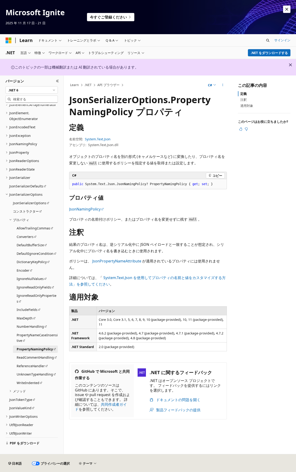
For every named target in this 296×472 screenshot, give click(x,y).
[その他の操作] (223, 85)
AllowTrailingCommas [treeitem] (33, 228)
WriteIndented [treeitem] (28, 383)
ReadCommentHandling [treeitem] (35, 357)
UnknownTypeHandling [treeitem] (35, 374)
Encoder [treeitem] (23, 270)
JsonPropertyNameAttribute (116, 261)
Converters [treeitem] (25, 236)
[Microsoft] (9, 40)
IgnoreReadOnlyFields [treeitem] (34, 287)
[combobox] (32, 90)
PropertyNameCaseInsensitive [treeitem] (37, 338)
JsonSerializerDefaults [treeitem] (26, 186)
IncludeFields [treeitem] (27, 309)
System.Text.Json (98, 139)
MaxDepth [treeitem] (25, 318)
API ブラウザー (108, 85)
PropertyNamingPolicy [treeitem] (35, 349)
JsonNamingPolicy (85, 209)
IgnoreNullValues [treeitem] (30, 279)
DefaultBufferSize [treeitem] (30, 245)
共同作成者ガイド (101, 407)
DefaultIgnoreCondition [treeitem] (35, 253)
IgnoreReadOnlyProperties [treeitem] (36, 298)
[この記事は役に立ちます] (241, 129)
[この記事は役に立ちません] (246, 129)
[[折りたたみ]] (57, 81)
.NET (88, 85)
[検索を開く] (267, 40)
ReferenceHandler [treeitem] (31, 366)
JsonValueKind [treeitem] (20, 408)
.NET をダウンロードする (269, 53)
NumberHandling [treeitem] (30, 326)
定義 (243, 93)
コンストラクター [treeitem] (26, 211)
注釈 (243, 99)
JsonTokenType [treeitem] (20, 399)
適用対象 (246, 105)
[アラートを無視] (286, 9)
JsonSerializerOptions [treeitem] (29, 203)
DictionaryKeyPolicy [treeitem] (32, 262)
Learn (74, 85)
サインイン (282, 40)
